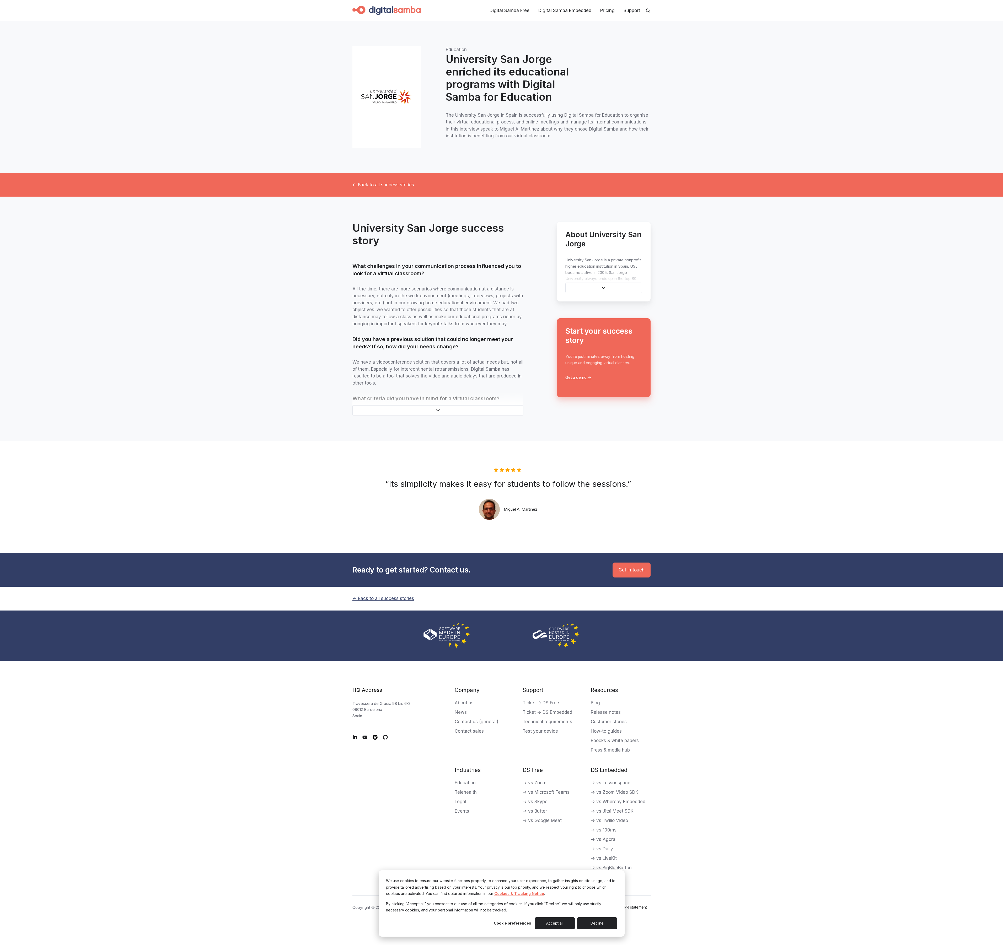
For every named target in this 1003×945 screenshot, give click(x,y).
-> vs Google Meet (542, 820)
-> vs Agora (603, 839)
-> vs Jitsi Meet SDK (612, 811)
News (461, 712)
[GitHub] (385, 737)
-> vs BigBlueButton (611, 867)
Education (465, 782)
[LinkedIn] (354, 737)
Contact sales (469, 731)
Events (462, 811)
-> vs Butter (535, 811)
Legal (460, 801)
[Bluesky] (375, 737)
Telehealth (466, 792)
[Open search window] (648, 10)
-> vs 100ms (603, 830)
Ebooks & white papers (615, 740)
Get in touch (632, 570)
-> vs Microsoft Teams (546, 792)
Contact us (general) (476, 721)
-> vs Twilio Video (609, 820)
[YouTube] (364, 737)
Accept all (554, 923)
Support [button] (632, 10)
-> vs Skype (535, 801)
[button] (437, 410)
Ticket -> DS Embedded (547, 712)
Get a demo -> (578, 377)
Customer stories (609, 721)
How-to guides (606, 731)
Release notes (606, 712)
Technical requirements (547, 721)
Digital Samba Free (509, 10)
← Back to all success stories (383, 184)
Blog (595, 702)
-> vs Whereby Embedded (618, 801)
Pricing (607, 10)
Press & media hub (610, 750)
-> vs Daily (602, 848)
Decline (597, 923)
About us (464, 702)
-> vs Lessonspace (610, 782)
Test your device (540, 731)
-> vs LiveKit (604, 858)
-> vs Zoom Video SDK (614, 792)
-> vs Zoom (534, 782)
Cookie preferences (512, 923)
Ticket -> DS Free (541, 702)
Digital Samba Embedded (564, 10)
